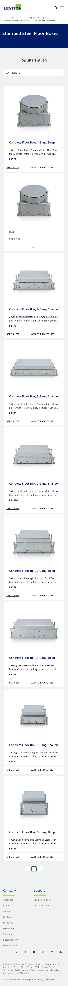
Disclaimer (8, 970)
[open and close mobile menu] (62, 8)
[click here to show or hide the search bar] (56, 8)
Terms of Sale (34, 967)
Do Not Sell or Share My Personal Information (23, 964)
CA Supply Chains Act (24, 970)
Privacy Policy (48, 967)
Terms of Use (20, 967)
